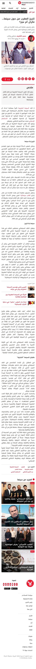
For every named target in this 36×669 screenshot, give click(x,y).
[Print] (19, 78)
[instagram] (12, 584)
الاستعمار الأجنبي (15, 472)
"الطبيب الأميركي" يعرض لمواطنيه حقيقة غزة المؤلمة (19, 545)
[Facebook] (17, 584)
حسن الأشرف (21, 36)
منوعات (30, 636)
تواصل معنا (29, 606)
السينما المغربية (23, 108)
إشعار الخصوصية (27, 599)
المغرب (23, 467)
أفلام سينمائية (25, 195)
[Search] (10, 3)
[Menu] (3, 3)
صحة (31, 643)
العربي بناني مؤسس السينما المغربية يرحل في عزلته (16, 288)
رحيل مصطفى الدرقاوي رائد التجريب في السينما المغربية (18, 523)
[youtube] (10, 584)
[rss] (3, 584)
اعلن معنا (29, 609)
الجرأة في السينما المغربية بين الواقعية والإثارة (16, 295)
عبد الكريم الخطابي (28, 472)
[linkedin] (8, 584)
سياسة (23, 8)
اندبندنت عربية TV (27, 650)
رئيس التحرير (28, 602)
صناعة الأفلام (18, 469)
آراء (17, 8)
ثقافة (3, 8)
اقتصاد (10, 8)
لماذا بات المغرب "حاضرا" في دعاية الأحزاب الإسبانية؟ (14, 303)
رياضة (30, 640)
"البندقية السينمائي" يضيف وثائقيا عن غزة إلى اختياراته (19, 500)
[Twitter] (14, 584)
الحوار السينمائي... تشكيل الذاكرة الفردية (19, 568)
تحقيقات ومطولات (27, 647)
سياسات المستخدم (27, 595)
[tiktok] (6, 584)
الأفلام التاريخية (29, 469)
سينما (20, 479)
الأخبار (31, 8)
